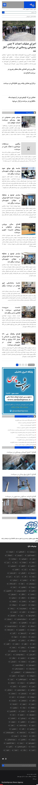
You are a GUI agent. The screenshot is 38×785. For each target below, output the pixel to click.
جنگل (23, 594)
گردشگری (21, 552)
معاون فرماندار (10, 733)
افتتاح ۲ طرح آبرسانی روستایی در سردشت (26, 423)
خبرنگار (32, 626)
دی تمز (28, 774)
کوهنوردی (21, 630)
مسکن (13, 598)
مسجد (32, 733)
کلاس (32, 662)
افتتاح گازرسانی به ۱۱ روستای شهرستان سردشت (25, 437)
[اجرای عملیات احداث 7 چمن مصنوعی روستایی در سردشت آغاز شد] (19, 41)
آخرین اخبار (30, 417)
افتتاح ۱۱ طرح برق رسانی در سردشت (27, 425)
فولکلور (32, 690)
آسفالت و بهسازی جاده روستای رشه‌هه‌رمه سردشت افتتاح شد (22, 432)
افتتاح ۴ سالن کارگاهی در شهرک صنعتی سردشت (25, 445)
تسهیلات (32, 676)
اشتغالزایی (17, 672)
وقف (13, 658)
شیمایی (24, 687)
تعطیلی (23, 722)
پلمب (14, 612)
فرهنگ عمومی (19, 665)
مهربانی (32, 711)
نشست (13, 701)
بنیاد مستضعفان (30, 672)
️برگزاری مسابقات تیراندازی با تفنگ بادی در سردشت (11, 147)
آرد (25, 570)
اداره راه (15, 704)
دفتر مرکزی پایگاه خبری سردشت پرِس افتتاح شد (25, 420)
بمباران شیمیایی (21, 619)
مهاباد (32, 605)
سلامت (32, 594)
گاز (25, 577)
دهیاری (14, 729)
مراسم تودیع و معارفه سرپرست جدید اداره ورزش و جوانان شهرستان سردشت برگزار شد (11, 199)
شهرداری (24, 559)
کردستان (23, 694)
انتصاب (13, 718)
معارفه (32, 708)
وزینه (24, 736)
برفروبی (15, 708)
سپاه (33, 570)
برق (22, 616)
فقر (23, 729)
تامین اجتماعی (21, 747)
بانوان (16, 644)
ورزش (32, 740)
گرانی (33, 619)
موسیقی (13, 594)
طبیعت (11, 552)
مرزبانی (15, 580)
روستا (33, 587)
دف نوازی (13, 651)
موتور (24, 704)
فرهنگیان (32, 683)
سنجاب (13, 694)
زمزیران (9, 619)
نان (10, 577)
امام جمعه (10, 630)
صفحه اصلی (33, 16)
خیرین (23, 605)
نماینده (32, 612)
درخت (21, 683)
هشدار (23, 602)
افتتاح (16, 570)
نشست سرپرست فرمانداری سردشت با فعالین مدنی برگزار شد (11, 310)
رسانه (12, 609)
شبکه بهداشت (19, 655)
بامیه (13, 648)
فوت (7, 750)
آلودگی (23, 573)
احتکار (23, 598)
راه (15, 563)
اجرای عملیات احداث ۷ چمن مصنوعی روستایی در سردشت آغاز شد (19, 47)
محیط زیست (23, 609)
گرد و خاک (12, 584)
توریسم (19, 555)
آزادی (10, 747)
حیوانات (32, 697)
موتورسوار (32, 715)
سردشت (32, 552)
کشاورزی (9, 591)
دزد (13, 715)
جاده (33, 563)
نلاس (33, 591)
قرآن (23, 612)
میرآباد (14, 605)
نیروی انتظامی (22, 679)
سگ (24, 750)
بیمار (21, 743)
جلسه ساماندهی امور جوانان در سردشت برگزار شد (11, 286)
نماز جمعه (22, 733)
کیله (33, 609)
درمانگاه (32, 640)
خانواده (14, 602)
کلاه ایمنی (12, 711)
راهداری (23, 587)
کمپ (33, 750)
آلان (14, 633)
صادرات (23, 662)
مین (33, 623)
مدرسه (32, 573)
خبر (9, 655)
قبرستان (22, 697)
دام (13, 697)
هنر (33, 559)
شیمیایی (13, 566)
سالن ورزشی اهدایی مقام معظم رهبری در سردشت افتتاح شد (22, 442)
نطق (25, 644)
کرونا (16, 750)
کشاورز (13, 640)
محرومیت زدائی (19, 669)
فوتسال (13, 616)
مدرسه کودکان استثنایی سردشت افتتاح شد (26, 440)
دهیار (33, 704)
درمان (32, 637)
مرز (8, 563)
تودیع (21, 715)
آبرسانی (13, 662)
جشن (22, 711)
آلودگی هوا (31, 616)
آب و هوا (23, 633)
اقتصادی (24, 623)
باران (33, 694)
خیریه (22, 676)
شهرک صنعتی (21, 690)
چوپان (13, 722)
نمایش (22, 658)
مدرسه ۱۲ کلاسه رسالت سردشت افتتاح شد (26, 435)
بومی (33, 687)
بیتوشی (32, 658)
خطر (12, 726)
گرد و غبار (12, 573)
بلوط (33, 679)
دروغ (33, 726)
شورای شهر (31, 743)
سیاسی (31, 448)
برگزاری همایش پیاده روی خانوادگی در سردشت (19, 83)
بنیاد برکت (31, 669)
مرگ (33, 577)
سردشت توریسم (12, 626)
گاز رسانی (32, 655)
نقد (33, 644)
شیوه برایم (31, 665)
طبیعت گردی (31, 555)
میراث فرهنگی (11, 740)
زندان (24, 637)
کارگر (14, 623)
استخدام (24, 701)
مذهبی (32, 566)
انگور (33, 701)
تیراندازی (32, 729)
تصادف (32, 598)
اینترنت (24, 651)
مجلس (24, 580)
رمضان (23, 648)
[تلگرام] (3, 759)
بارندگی (9, 690)
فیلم (13, 676)
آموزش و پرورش (21, 591)
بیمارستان (31, 584)
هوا (22, 584)
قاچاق (23, 566)
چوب (33, 651)
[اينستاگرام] (6, 759)
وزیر (12, 679)
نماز (14, 587)
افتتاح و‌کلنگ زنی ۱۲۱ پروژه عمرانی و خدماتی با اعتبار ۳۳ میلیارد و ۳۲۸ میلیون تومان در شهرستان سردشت (11, 339)
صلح (23, 626)
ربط (33, 580)
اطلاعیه (32, 648)
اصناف (12, 683)
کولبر (8, 644)
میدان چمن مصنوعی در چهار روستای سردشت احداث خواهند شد (11, 120)
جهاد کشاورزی (10, 743)
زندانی (22, 640)
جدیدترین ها (29, 113)
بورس (15, 736)
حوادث (24, 563)
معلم (33, 633)
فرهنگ (10, 555)
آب (17, 577)
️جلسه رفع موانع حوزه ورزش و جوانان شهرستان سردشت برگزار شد (11, 171)
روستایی (23, 718)
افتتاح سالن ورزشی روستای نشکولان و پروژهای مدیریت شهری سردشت (11, 228)
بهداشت (14, 559)
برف (24, 708)
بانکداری (23, 740)
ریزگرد (32, 718)
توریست (32, 630)
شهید (33, 602)
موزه (15, 637)
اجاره (14, 687)
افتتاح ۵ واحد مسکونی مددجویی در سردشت (26, 427)
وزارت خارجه (23, 726)
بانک (33, 736)
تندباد (32, 747)
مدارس (32, 722)
